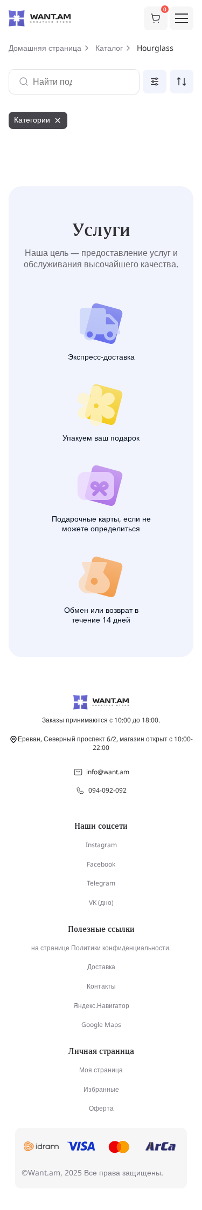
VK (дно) (101, 902)
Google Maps (101, 1024)
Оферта (101, 1108)
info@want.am (107, 771)
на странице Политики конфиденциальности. (101, 947)
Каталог (109, 48)
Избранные (101, 1089)
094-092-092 (107, 790)
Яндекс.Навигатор (101, 1005)
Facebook (101, 864)
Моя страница (101, 1069)
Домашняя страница (45, 48)
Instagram (101, 844)
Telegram (101, 883)
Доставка (101, 966)
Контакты (101, 986)
